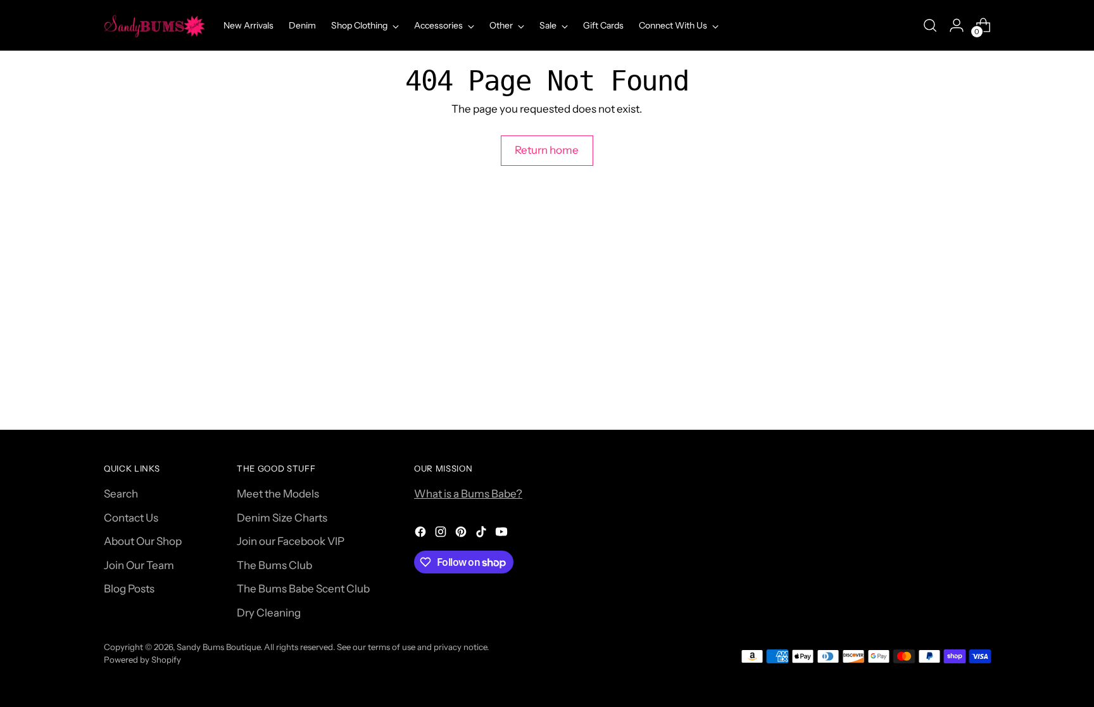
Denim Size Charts (282, 517)
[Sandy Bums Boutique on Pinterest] (462, 534)
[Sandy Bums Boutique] (154, 25)
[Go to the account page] (956, 25)
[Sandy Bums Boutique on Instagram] (442, 534)
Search (121, 493)
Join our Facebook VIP (290, 541)
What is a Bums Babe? (468, 493)
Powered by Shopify (142, 659)
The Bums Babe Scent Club (303, 588)
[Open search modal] (930, 25)
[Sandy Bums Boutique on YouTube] (502, 534)
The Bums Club (274, 565)
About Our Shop (143, 541)
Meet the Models (278, 493)
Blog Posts (129, 588)
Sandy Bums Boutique (218, 647)
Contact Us (131, 517)
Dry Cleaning (269, 612)
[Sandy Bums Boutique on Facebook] (421, 534)
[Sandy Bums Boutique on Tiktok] (482, 534)
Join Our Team (139, 565)
